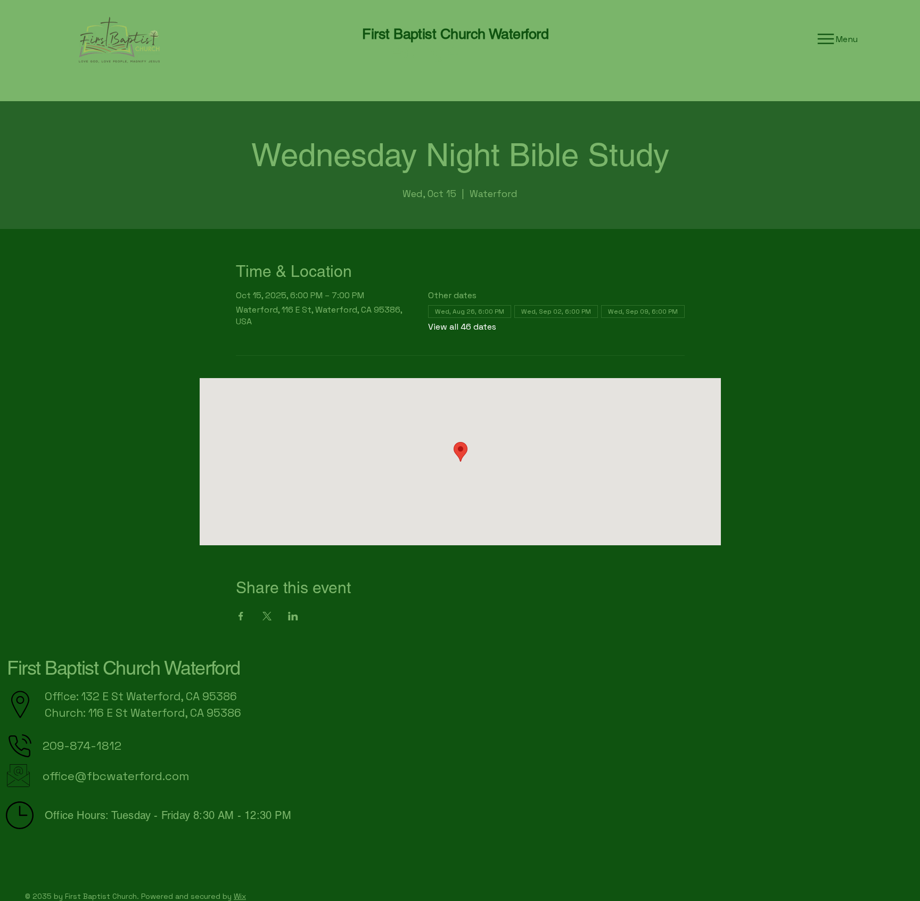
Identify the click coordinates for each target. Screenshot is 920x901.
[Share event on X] (267, 616)
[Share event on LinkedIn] (293, 616)
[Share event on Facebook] (241, 616)
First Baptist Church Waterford (123, 668)
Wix (240, 896)
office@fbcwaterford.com (116, 775)
